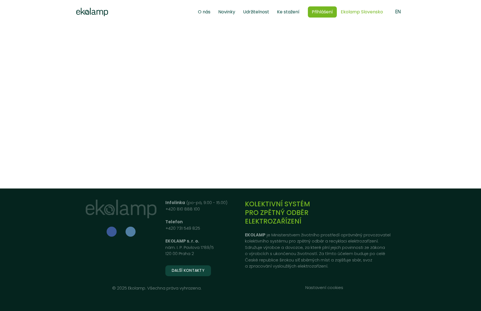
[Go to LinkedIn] (131, 232)
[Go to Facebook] (112, 232)
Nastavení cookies (324, 287)
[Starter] (92, 12)
